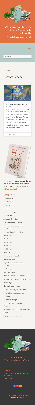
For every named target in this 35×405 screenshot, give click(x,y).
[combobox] (18, 56)
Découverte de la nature (12, 256)
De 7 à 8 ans (8, 246)
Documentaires (9, 259)
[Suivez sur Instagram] (17, 386)
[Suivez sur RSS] (20, 386)
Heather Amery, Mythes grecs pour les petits (17, 110)
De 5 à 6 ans (8, 239)
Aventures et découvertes (13, 222)
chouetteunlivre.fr (12, 395)
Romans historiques (11, 300)
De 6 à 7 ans (8, 242)
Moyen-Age (8, 283)
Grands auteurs (9, 272)
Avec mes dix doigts (11, 219)
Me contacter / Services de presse (16, 373)
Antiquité (7, 209)
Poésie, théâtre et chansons (14, 293)
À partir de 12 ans (10, 202)
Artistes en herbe (10, 212)
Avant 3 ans (8, 215)
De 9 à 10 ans (8, 252)
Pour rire (7, 296)
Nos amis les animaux (12, 286)
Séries (6, 313)
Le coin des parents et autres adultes (17, 279)
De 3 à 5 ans (8, 235)
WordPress (21, 398)
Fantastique (8, 269)
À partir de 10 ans (10, 198)
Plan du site (8, 378)
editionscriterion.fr (10, 189)
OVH (28, 395)
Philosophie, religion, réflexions (15, 289)
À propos (7, 370)
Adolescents (8, 205)
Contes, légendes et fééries (14, 232)
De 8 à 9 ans (8, 249)
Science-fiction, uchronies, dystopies (17, 309)
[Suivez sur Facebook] (14, 386)
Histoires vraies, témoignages (14, 276)
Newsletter (8, 376)
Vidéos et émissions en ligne (14, 316)
